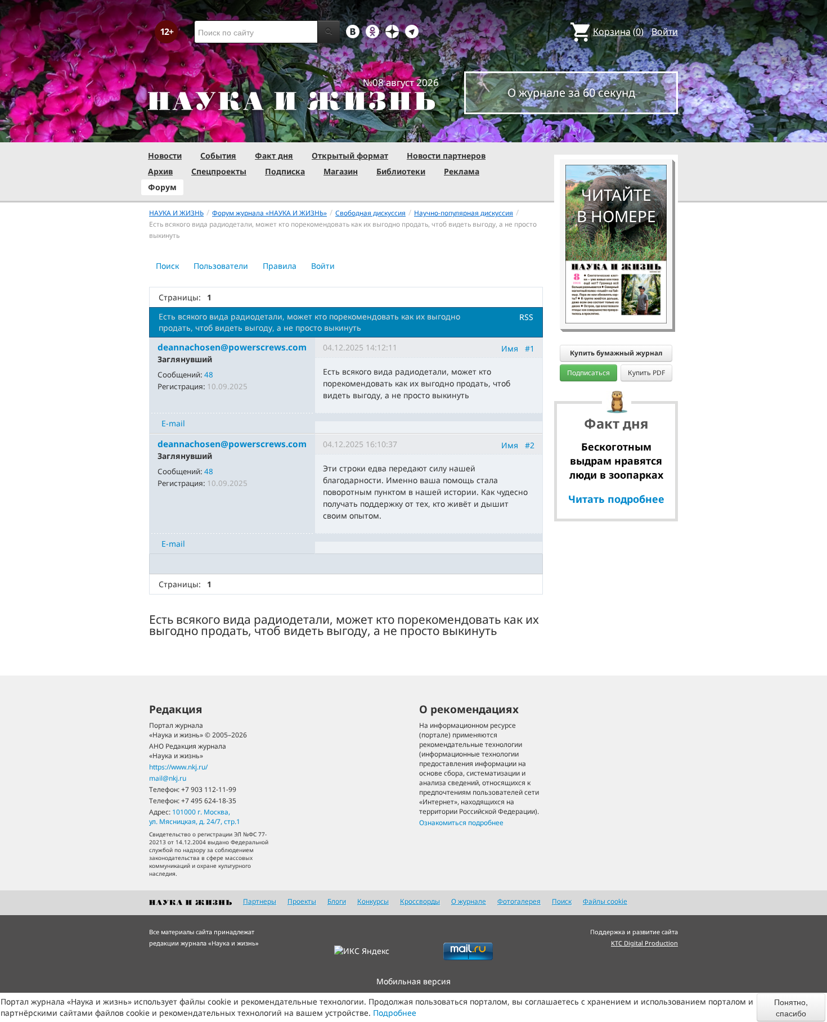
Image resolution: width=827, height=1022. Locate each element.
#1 (529, 348)
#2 (529, 445)
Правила (279, 265)
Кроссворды (420, 901)
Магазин (340, 171)
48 (208, 375)
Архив (160, 171)
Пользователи (221, 265)
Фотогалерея (519, 901)
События (218, 155)
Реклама (461, 171)
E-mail (173, 423)
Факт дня (274, 155)
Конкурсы (373, 901)
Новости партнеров (446, 155)
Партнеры (259, 901)
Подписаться (588, 372)
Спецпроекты (218, 171)
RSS (526, 317)
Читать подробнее (616, 499)
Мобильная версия (413, 981)
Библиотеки (400, 171)
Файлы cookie (605, 901)
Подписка (285, 171)
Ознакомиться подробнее (461, 822)
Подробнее (394, 1012)
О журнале (468, 901)
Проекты (301, 901)
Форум (162, 187)
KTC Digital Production (644, 943)
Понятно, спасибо (791, 1007)
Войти (664, 31)
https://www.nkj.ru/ (178, 767)
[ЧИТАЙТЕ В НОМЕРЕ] (616, 132)
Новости (165, 155)
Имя (509, 348)
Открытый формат (350, 155)
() (618, 31)
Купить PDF (646, 372)
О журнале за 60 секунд (571, 92)
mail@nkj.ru (167, 778)
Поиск (167, 265)
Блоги (336, 901)
